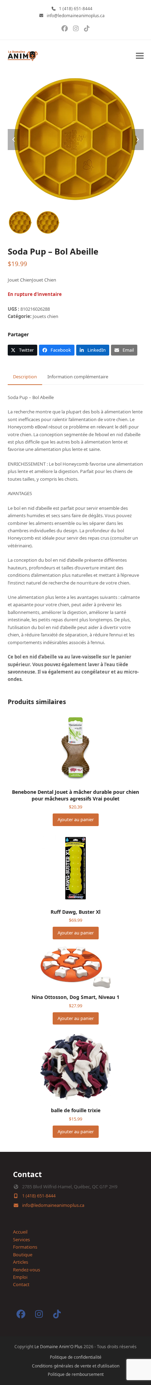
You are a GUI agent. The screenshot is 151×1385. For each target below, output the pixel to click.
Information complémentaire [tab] (77, 376)
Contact (21, 1284)
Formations (25, 1247)
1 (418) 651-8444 (75, 9)
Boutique (22, 1254)
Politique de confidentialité (75, 1357)
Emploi (20, 1277)
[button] (140, 56)
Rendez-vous (26, 1269)
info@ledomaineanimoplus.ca (76, 16)
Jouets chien (45, 316)
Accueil (20, 1232)
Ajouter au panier (76, 819)
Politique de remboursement (76, 1374)
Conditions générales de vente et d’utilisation (75, 1366)
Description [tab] (25, 376)
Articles (20, 1262)
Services (21, 1239)
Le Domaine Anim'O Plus (58, 1347)
